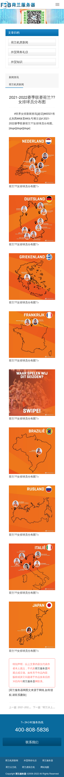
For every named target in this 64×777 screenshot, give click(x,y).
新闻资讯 (14, 77)
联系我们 (32, 742)
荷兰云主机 (11, 766)
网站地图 (45, 766)
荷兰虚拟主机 (28, 766)
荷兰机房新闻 (19, 42)
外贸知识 (16, 62)
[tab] (32, 32)
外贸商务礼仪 (19, 52)
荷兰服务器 (41, 668)
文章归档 (14, 32)
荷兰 (28, 123)
